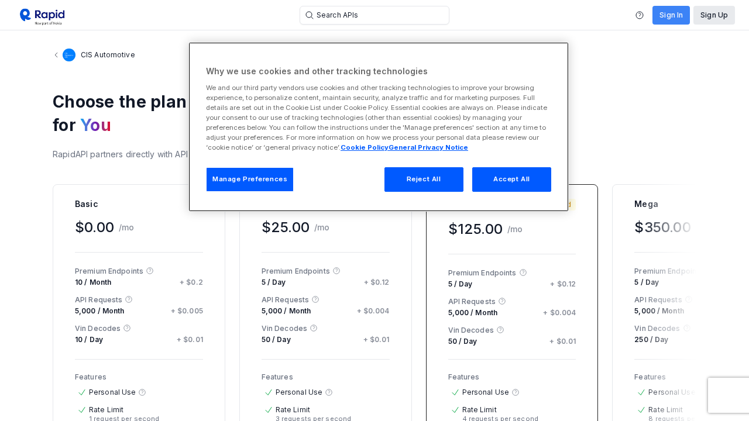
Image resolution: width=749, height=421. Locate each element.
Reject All (424, 179)
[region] (378, 127)
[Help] (639, 15)
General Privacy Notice (428, 147)
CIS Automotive (108, 54)
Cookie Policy (365, 147)
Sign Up (714, 15)
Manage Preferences (249, 179)
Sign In (671, 15)
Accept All (511, 179)
